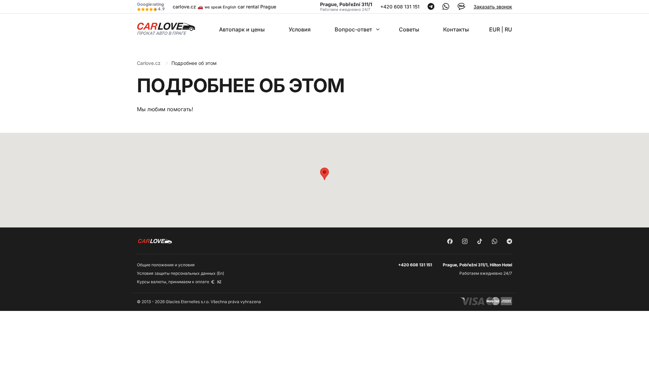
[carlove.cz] (166, 28)
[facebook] (450, 242)
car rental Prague (257, 6)
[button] (324, 174)
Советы (409, 29)
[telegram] (509, 242)
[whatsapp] (494, 242)
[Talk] (461, 8)
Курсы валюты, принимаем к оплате (173, 281)
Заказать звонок (493, 6)
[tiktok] (479, 242)
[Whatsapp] (445, 8)
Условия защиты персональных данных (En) (180, 273)
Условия (300, 29)
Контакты (456, 29)
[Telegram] (431, 8)
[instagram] (464, 242)
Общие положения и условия (166, 264)
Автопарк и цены (242, 29)
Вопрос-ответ (353, 29)
